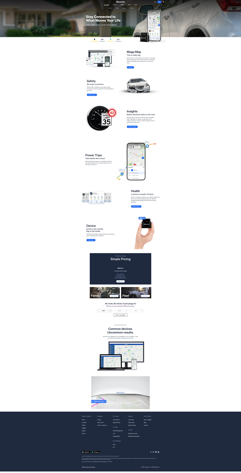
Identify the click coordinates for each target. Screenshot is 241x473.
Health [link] (83, 431)
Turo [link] (114, 433)
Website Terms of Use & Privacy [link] (88, 467)
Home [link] (83, 420)
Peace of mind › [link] (92, 95)
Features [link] (106, 4)
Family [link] (122, 4)
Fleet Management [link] (118, 431)
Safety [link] (117, 8)
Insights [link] (124, 8)
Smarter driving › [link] (132, 127)
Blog (145, 422)
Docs (114, 444)
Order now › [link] (120, 281)
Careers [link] (146, 425)
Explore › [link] (130, 67)
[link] (120, 2)
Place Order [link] (100, 422)
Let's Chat (131, 420)
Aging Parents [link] (116, 422)
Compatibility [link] (116, 436)
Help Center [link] (131, 422)
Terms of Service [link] (103, 461)
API (114, 447)
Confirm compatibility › (120, 315)
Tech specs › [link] (91, 240)
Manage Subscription (133, 436)
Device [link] (131, 8)
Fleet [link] (129, 4)
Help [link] (136, 4)
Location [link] (110, 8)
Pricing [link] (115, 4)
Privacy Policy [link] (96, 461)
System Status (132, 425)
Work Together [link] (148, 420)
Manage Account (132, 433)
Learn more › (114, 296)
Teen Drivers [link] (116, 420)
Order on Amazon (102, 425)
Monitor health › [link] (136, 206)
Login (155, 2)
